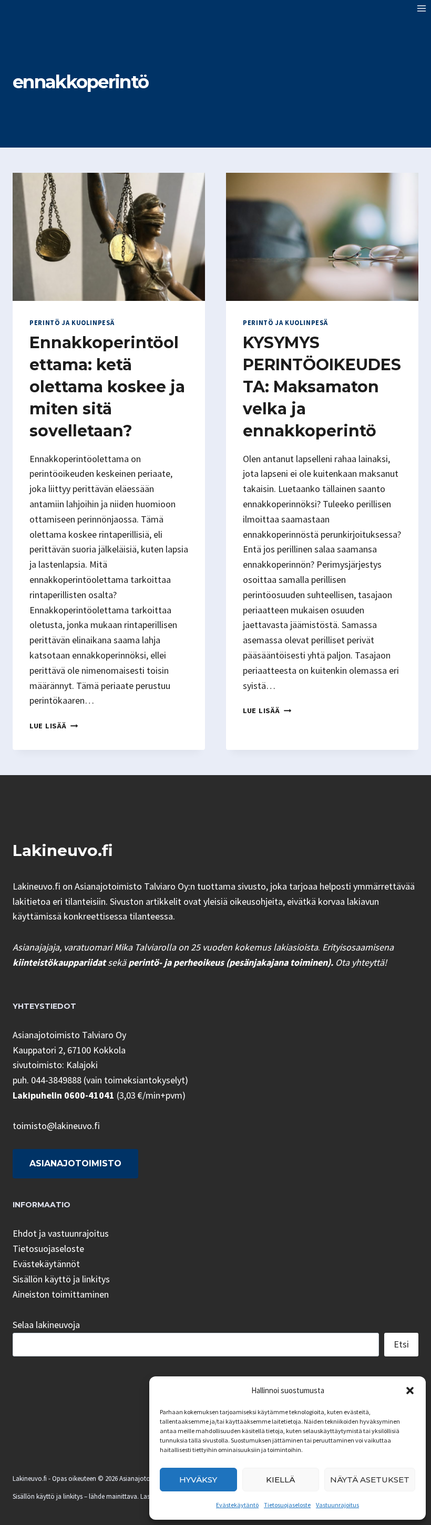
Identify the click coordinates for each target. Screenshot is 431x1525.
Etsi (401, 1344)
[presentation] (109, 237)
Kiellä (280, 1480)
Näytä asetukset (369, 1480)
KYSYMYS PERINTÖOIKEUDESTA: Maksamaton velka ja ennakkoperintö (322, 387)
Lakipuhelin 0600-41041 (64, 1095)
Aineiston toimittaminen (61, 1294)
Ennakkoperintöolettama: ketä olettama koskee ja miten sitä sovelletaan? (107, 387)
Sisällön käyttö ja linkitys (61, 1279)
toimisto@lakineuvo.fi (56, 1126)
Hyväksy (198, 1480)
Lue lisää (53, 725)
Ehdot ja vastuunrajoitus (61, 1233)
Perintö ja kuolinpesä (71, 323)
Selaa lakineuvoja (46, 1325)
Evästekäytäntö (237, 1505)
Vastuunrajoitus (337, 1505)
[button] (410, 1390)
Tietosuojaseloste (287, 1505)
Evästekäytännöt (46, 1264)
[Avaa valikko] (421, 8)
